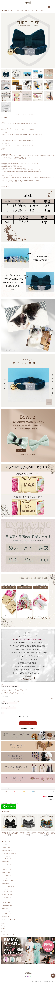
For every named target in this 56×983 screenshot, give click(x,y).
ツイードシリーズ (7, 875)
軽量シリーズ (6, 861)
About (3, 923)
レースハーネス (6, 902)
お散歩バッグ (5, 908)
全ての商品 (4, 845)
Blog (3, 925)
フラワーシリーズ (7, 864)
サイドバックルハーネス (8, 889)
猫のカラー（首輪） (6, 911)
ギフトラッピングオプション (7, 706)
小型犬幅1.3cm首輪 (7, 850)
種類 (2, 684)
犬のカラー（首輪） (6, 847)
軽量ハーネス (6, 883)
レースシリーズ (6, 872)
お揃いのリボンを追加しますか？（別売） (10, 701)
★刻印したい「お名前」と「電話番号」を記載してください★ (15, 689)
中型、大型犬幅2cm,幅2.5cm (9, 853)
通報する (51, 799)
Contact (4, 928)
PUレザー (5, 900)
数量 (2, 710)
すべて (6, 791)
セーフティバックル (7, 913)
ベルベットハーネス (7, 891)
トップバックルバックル (8, 886)
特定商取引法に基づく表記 (8, 934)
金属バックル (6, 916)
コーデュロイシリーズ (8, 858)
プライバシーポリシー (7, 931)
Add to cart (28, 723)
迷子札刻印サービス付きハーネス (10, 880)
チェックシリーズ (7, 867)
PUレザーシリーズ (7, 869)
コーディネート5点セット (7, 905)
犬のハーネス (5, 878)
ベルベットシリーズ (7, 856)
